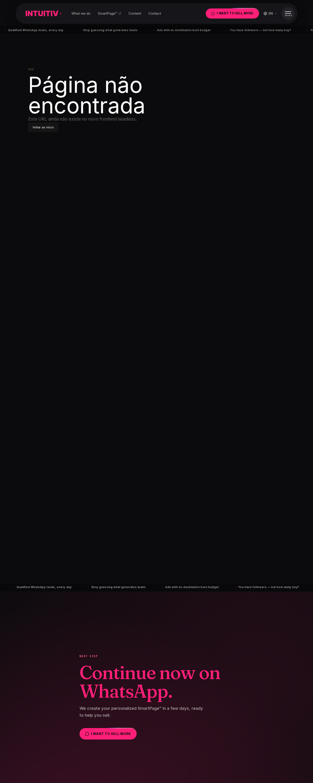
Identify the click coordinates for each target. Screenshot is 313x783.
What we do (81, 13)
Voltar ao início (43, 127)
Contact (154, 13)
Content (135, 13)
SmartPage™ (107, 13)
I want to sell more (235, 13)
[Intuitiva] (43, 13)
